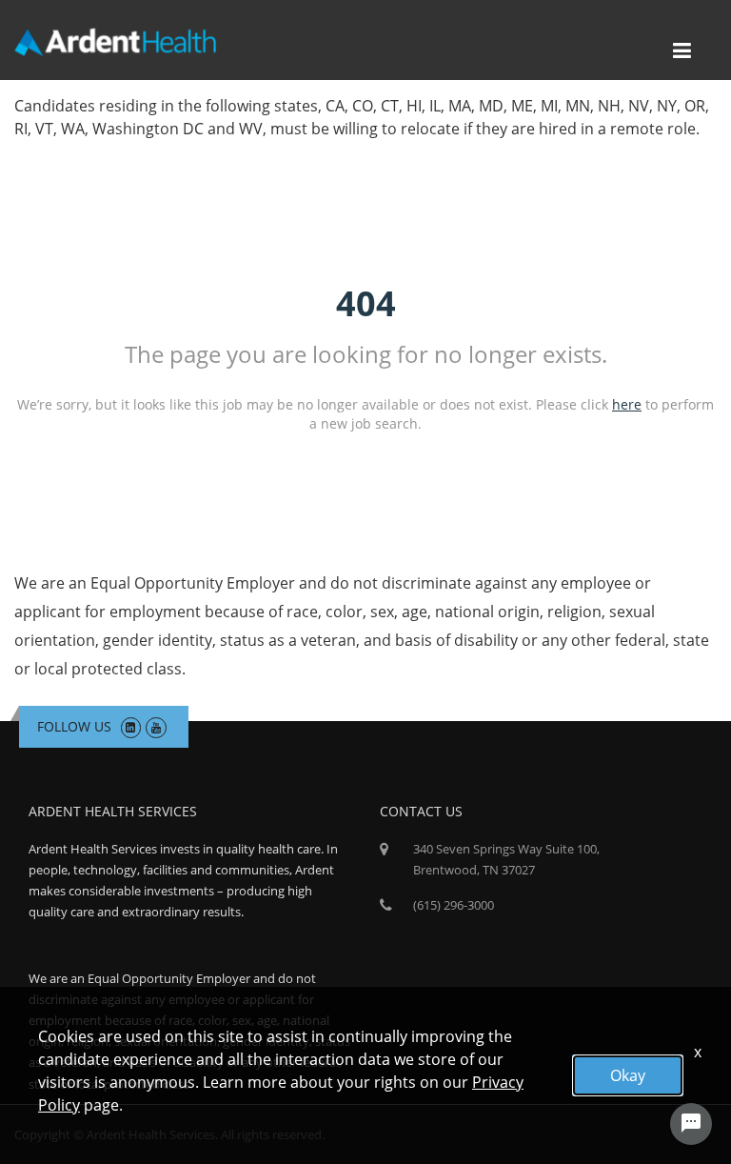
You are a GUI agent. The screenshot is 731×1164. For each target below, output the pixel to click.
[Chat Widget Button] (691, 1124)
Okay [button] (627, 1075)
